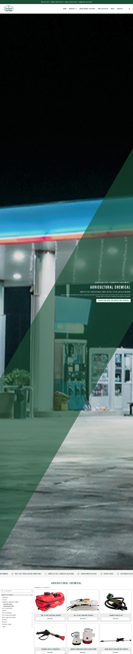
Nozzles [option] (4, 622)
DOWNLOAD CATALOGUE (85, 2)
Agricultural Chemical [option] (7, 604)
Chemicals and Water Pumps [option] (10, 602)
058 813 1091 (45, 2)
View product (50, 618)
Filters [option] (4, 600)
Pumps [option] (4, 627)
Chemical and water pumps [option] (8, 606)
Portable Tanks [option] (6, 624)
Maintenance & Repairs (87, 9)
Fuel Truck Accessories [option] (9, 615)
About (113, 9)
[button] (129, 9)
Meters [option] (4, 620)
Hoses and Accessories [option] (9, 617)
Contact (120, 9)
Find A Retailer (103, 9)
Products (72, 9)
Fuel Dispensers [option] (7, 613)
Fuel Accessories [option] (7, 608)
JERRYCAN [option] (5, 597)
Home (65, 9)
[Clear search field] (32, 591)
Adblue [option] (4, 611)
